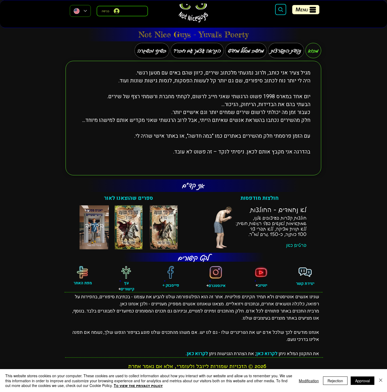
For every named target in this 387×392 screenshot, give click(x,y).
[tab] (313, 50)
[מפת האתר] (82, 272)
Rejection (335, 380)
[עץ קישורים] (126, 272)
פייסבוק (172, 285)
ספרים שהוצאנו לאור (128, 198)
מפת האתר (82, 283)
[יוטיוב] (261, 272)
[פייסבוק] (170, 272)
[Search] (280, 9)
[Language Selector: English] (80, 11)
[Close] (381, 380)
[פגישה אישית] (305, 272)
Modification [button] (309, 380)
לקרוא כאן (266, 353)
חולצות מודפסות (259, 198)
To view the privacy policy (138, 385)
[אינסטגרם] (215, 272)
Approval (362, 380)
